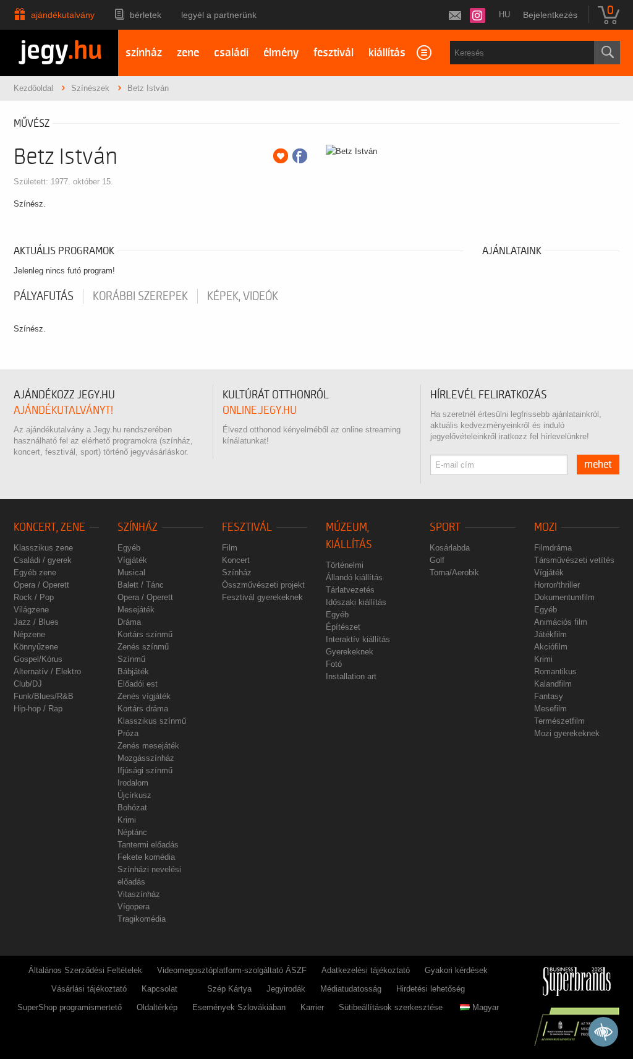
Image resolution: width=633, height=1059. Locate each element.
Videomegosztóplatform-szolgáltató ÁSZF (232, 970)
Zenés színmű (143, 646)
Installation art (351, 676)
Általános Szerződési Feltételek (85, 970)
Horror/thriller (557, 585)
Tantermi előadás (148, 844)
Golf (437, 560)
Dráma (129, 622)
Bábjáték (133, 671)
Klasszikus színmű (151, 721)
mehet (598, 464)
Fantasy (548, 696)
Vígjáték (132, 560)
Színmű (131, 659)
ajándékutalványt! (63, 410)
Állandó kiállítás (354, 577)
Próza (127, 733)
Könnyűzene (36, 646)
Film (229, 547)
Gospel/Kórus (38, 659)
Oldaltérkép (157, 1007)
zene (188, 52)
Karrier (312, 1007)
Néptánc (132, 832)
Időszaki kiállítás (356, 602)
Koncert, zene (49, 527)
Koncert (236, 560)
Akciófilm (550, 646)
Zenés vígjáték (144, 696)
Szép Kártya (229, 988)
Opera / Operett (41, 585)
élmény (281, 52)
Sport (445, 527)
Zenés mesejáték (148, 745)
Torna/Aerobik (454, 572)
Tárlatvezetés (350, 589)
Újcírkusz (134, 795)
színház (143, 52)
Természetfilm (559, 721)
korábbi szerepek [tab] (140, 296)
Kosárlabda (450, 547)
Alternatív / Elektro (47, 671)
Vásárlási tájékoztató (89, 988)
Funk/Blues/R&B (44, 696)
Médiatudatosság (350, 988)
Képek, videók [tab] (242, 296)
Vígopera (133, 906)
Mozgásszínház (145, 758)
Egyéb (128, 547)
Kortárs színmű (144, 634)
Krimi (126, 820)
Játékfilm (550, 634)
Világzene (31, 609)
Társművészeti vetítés (574, 560)
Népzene (29, 634)
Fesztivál (247, 527)
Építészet (343, 627)
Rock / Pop (34, 597)
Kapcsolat (159, 988)
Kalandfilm (553, 683)
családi (231, 52)
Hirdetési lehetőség (430, 988)
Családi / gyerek (43, 560)
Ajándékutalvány (63, 15)
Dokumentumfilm (564, 597)
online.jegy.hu (260, 410)
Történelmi (344, 565)
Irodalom (132, 782)
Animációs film (560, 622)
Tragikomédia (141, 919)
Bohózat (132, 807)
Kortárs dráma (142, 708)
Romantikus (555, 671)
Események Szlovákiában (239, 1007)
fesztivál (333, 52)
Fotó (334, 664)
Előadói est (137, 683)
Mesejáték (136, 609)
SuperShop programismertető (69, 1007)
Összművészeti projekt (263, 585)
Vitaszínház (138, 894)
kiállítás (387, 52)
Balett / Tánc (140, 585)
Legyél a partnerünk (219, 15)
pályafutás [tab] (44, 296)
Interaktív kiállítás (358, 639)
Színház (137, 527)
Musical (131, 572)
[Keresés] (607, 52)
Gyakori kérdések (456, 970)
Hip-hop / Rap (38, 708)
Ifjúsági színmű (144, 770)
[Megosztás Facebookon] (299, 155)
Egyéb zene (35, 572)
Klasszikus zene (43, 547)
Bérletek (145, 15)
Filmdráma (553, 547)
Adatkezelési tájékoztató (365, 970)
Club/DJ (28, 683)
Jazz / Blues (36, 622)
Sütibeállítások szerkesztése (391, 1007)
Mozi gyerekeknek (567, 733)
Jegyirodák (285, 988)
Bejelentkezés (550, 15)
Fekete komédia (146, 857)
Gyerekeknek (349, 651)
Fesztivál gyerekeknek (262, 597)
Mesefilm (550, 708)
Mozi (545, 527)
